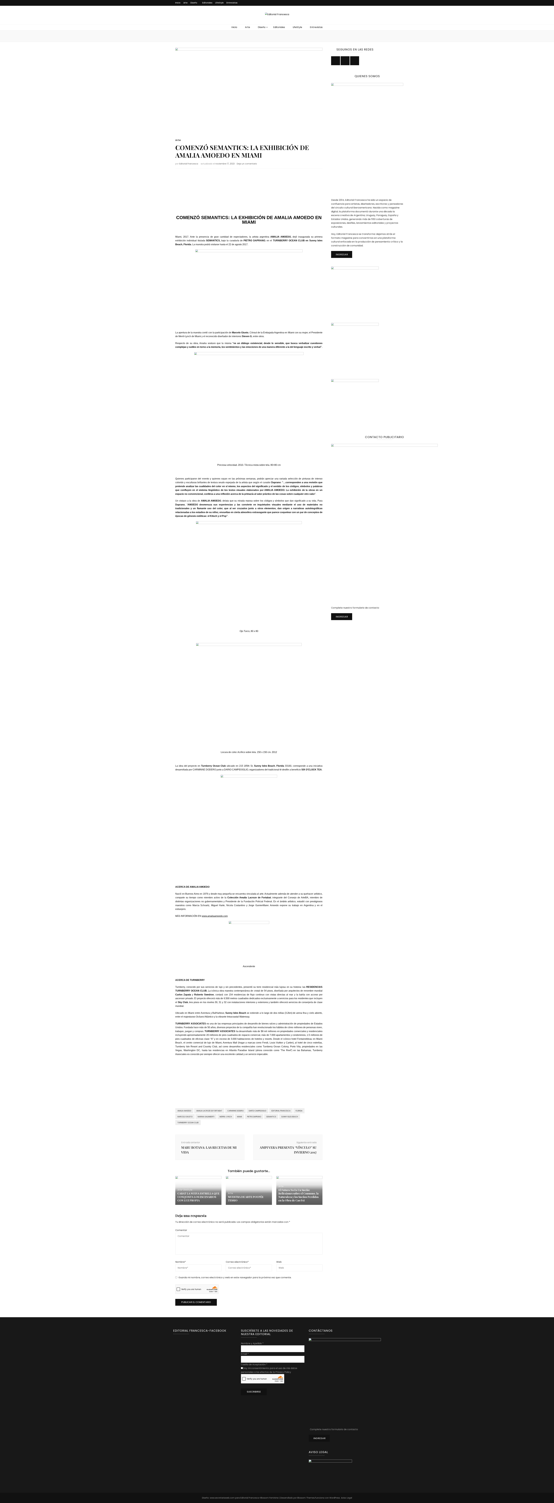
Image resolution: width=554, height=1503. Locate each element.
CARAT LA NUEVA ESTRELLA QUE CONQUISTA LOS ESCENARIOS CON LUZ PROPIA (198, 1197)
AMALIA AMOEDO (184, 1111)
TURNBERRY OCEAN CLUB (188, 1122)
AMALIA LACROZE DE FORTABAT (209, 1111)
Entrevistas (232, 2)
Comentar (181, 1230)
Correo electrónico (237, 1262)
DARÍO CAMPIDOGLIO (257, 1111)
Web (279, 1262)
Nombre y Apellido (252, 1343)
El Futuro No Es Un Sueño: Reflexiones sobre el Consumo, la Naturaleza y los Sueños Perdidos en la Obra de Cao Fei (298, 1195)
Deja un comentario (247, 163)
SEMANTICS (271, 1116)
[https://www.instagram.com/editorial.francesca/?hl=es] (335, 60)
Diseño (193, 2)
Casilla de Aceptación (254, 1364)
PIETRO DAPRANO (254, 1116)
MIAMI (239, 1116)
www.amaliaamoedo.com (215, 916)
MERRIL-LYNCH (226, 1116)
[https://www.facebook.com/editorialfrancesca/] (345, 60)
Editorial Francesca (188, 163)
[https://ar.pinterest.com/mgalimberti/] (354, 60)
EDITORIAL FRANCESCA (280, 1111)
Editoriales (207, 2)
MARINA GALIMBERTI (206, 1116)
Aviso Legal (346, 1497)
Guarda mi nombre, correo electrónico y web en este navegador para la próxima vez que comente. (234, 1277)
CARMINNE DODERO (235, 1111)
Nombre (180, 1262)
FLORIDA (299, 1111)
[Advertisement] (249, 194)
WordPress (334, 1497)
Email (245, 1354)
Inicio (177, 2)
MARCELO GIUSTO (184, 1116)
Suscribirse (254, 1391)
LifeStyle (219, 2)
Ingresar (342, 254)
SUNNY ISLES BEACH (289, 1116)
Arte (185, 2)
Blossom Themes (306, 1497)
